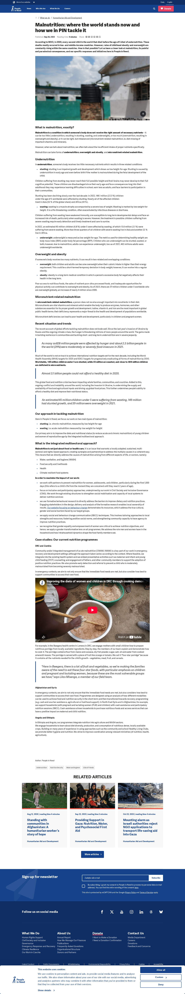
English (169, 2)
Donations (132, 943)
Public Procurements (51, 964)
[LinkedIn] (141, 912)
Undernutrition (41, 768)
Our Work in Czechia (31, 952)
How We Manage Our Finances (71, 940)
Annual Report (64, 937)
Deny (160, 984)
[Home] (36, 18)
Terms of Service (146, 892)
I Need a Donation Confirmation (107, 940)
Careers (67, 9)
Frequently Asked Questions (70, 946)
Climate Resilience (30, 949)
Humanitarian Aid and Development (67, 18)
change (83, 507)
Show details (44, 990)
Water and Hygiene (73, 768)
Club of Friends (88, 768)
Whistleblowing (73, 964)
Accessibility (158, 964)
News (29, 9)
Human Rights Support (32, 937)
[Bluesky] (161, 912)
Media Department (136, 937)
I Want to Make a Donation (104, 937)
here (136, 887)
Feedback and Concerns (139, 946)
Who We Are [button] (40, 9)
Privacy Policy (130, 892)
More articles (92, 854)
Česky (162, 2)
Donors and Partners (66, 952)
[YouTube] (121, 912)
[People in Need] (16, 9)
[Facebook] (102, 912)
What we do (45, 18)
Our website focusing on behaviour (63, 507)
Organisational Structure (68, 949)
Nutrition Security (56, 768)
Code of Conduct (28, 964)
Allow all (161, 970)
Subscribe (156, 878)
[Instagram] (131, 912)
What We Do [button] (55, 9)
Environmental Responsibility (99, 964)
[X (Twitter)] (112, 912)
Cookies (142, 964)
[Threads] (151, 912)
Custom (159, 977)
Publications (63, 943)
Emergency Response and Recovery (38, 946)
